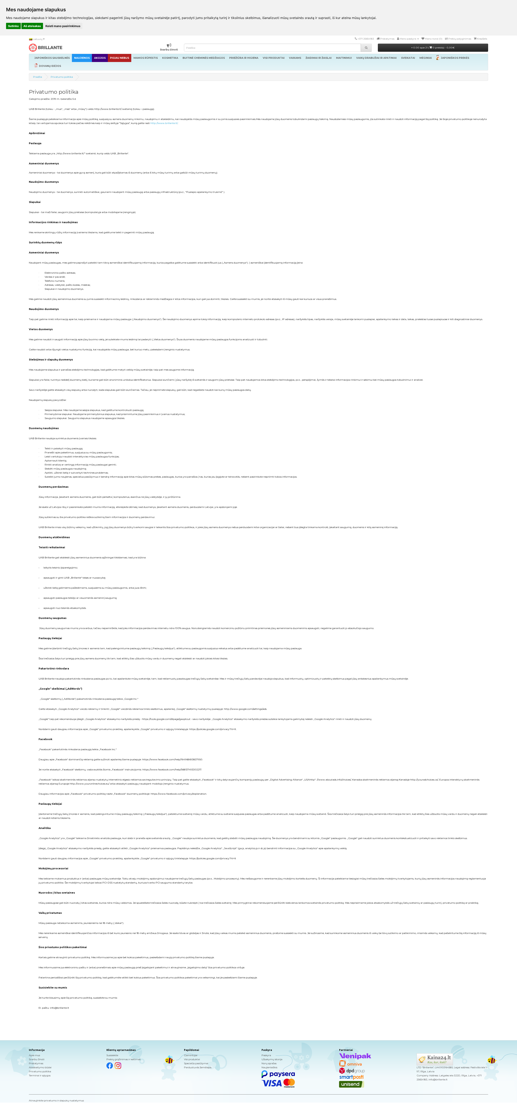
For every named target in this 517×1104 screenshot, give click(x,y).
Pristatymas (36, 1063)
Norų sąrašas (269, 1063)
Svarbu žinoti (36, 1059)
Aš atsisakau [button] (32, 26)
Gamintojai (190, 1055)
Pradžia (37, 76)
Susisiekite (112, 1055)
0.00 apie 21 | (434, 47)
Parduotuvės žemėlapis (197, 1067)
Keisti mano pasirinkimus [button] (62, 26)
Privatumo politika (62, 76)
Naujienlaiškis (269, 1067)
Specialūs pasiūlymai (196, 1063)
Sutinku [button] (13, 26)
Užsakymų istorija (272, 1059)
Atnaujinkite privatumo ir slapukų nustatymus (56, 1100)
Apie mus (34, 1055)
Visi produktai (192, 1059)
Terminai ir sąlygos (39, 1075)
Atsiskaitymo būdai (40, 1067)
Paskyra (266, 1055)
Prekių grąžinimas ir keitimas (123, 1059)
